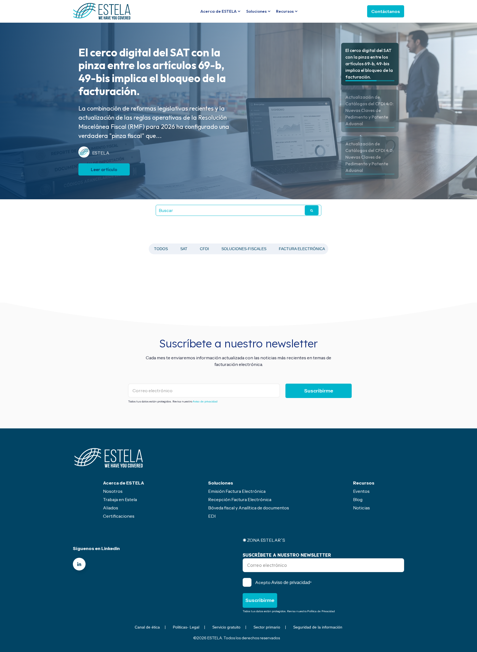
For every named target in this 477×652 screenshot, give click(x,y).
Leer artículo (104, 163)
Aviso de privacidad (205, 401)
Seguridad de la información (317, 627)
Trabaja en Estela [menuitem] (120, 499)
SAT (183, 249)
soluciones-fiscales (243, 249)
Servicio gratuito (226, 627)
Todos (161, 249)
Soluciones (256, 11)
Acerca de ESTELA (218, 11)
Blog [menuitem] (357, 499)
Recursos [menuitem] (363, 483)
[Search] (312, 210)
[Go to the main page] (102, 11)
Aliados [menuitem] (110, 507)
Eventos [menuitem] (361, 491)
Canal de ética (147, 627)
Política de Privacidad (321, 611)
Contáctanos (385, 11)
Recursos (285, 11)
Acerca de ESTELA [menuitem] (123, 483)
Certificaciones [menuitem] (118, 516)
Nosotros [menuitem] (113, 491)
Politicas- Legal (186, 627)
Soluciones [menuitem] (220, 483)
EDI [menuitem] (212, 516)
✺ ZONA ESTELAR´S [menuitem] (264, 540)
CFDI (204, 249)
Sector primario (266, 627)
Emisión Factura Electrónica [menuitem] (237, 491)
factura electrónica (302, 249)
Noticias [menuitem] (361, 507)
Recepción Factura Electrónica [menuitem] (239, 499)
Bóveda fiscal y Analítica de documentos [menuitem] (248, 507)
